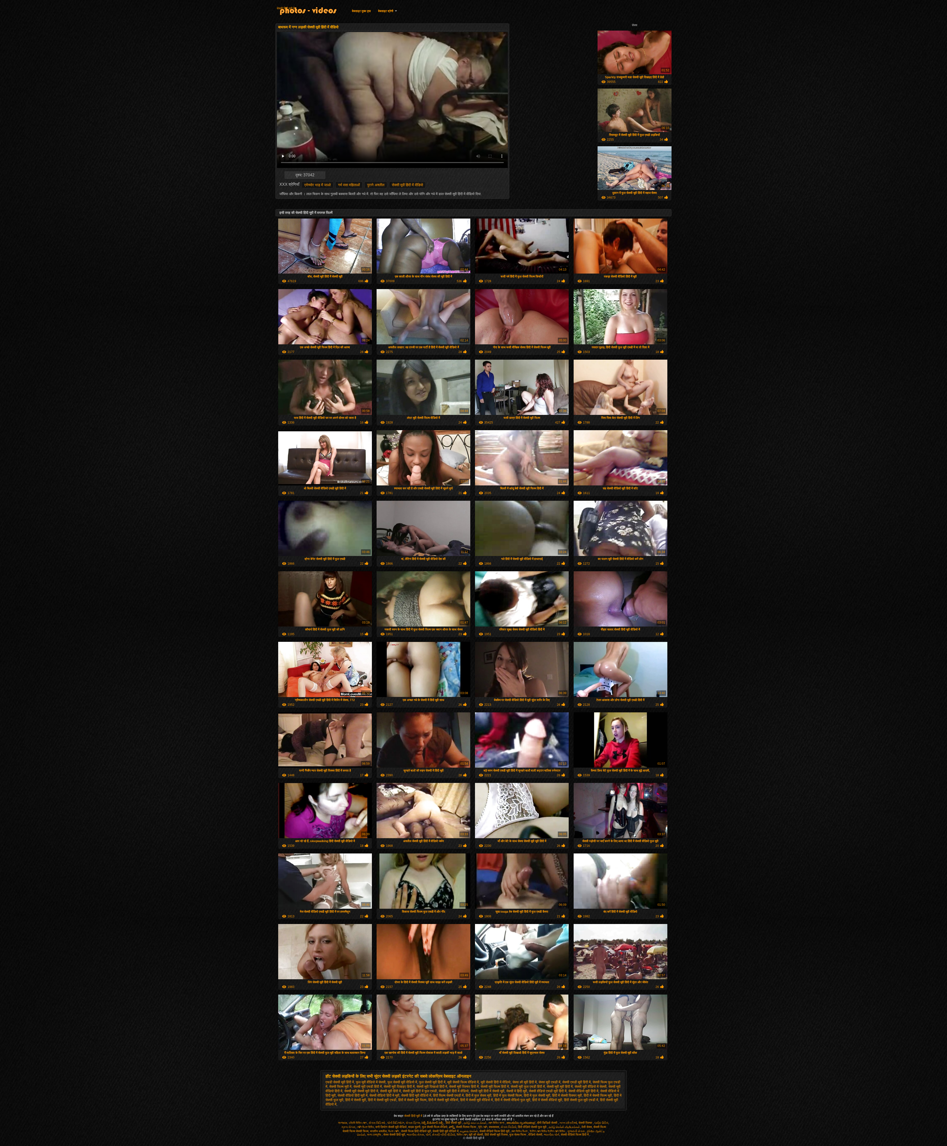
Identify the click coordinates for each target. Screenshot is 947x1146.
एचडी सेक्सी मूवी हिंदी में (340, 1082)
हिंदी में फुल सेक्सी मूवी (537, 1095)
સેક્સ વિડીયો (508, 1127)
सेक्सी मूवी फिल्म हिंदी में (495, 1087)
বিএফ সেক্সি (394, 1131)
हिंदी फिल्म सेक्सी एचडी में (448, 1095)
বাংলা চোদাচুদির (374, 1134)
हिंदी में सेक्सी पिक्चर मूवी (567, 1095)
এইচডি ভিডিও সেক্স (358, 1123)
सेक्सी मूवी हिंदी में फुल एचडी (420, 1091)
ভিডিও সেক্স (462, 1134)
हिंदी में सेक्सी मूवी (355, 1100)
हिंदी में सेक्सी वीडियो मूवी (547, 1100)
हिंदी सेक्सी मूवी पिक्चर (496, 1134)
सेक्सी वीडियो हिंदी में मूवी (384, 1095)
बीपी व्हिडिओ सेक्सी (547, 1123)
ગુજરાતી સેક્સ (576, 1131)
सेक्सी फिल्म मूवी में (340, 1087)
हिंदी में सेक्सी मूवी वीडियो (443, 1100)
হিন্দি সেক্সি (482, 1127)
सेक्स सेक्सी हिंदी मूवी (394, 1134)
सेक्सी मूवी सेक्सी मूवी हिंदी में (361, 1091)
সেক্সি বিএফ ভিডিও (365, 1127)
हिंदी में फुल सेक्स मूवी (478, 1095)
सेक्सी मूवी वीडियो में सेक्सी (590, 1087)
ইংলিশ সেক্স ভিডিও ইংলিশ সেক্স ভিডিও (548, 1131)
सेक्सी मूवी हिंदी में (390, 1091)
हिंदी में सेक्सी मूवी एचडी (382, 1100)
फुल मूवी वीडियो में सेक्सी (370, 1082)
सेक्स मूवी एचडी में (549, 1082)
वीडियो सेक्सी (535, 1134)
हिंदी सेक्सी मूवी (454, 1123)
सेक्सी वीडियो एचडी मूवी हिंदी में (547, 1091)
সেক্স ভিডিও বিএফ (519, 1131)
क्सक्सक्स (494, 1127)
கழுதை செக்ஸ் (469, 1131)
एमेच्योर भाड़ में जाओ (317, 185)
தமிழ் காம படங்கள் (475, 1123)
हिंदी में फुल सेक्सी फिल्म (507, 1095)
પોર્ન (428, 1134)
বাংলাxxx (342, 1123)
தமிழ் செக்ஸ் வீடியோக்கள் (564, 1127)
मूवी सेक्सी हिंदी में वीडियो (495, 1082)
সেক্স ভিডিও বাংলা (496, 1123)
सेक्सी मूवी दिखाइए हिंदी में (399, 1087)
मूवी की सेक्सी (476, 1134)
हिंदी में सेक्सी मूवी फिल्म (412, 1100)
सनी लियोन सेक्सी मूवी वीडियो (391, 1127)
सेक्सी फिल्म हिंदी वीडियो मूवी (416, 1131)
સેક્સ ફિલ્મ (413, 1123)
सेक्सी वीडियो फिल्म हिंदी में (575, 1134)
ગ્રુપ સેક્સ (348, 1127)
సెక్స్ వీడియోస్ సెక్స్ (432, 1123)
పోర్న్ (452, 1127)
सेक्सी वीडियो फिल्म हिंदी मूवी (494, 1131)
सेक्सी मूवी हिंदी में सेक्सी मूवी (487, 1091)
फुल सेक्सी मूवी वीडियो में (402, 1082)
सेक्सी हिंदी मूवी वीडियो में (416, 1095)
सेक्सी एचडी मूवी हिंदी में (576, 1082)
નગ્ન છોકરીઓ (568, 1123)
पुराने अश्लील (375, 185)
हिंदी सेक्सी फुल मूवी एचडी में (581, 1100)
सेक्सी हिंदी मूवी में (286, 8)
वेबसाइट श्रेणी (385, 11)
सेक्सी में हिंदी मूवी (516, 1091)
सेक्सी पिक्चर (586, 1123)
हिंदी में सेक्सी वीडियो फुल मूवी (512, 1100)
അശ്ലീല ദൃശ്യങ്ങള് (521, 1123)
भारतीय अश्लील (378, 1131)
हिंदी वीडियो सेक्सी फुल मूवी (532, 1127)
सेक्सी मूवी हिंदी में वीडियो (407, 185)
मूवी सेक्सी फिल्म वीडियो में (463, 1082)
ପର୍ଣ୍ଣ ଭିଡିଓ (601, 1123)
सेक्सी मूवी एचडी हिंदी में (367, 1087)
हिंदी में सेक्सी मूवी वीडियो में (476, 1100)
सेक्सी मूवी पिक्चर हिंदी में (464, 1087)
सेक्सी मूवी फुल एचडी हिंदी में (528, 1087)
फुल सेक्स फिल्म (518, 1134)
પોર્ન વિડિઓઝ (395, 1123)
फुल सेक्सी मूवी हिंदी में (432, 1082)
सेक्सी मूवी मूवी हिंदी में (560, 1087)
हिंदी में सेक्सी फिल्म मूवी (598, 1095)
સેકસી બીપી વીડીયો (443, 1134)
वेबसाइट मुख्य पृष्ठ (361, 11)
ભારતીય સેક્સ (415, 1134)
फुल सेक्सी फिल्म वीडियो (434, 1127)
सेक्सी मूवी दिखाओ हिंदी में (432, 1087)
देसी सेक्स (587, 1127)
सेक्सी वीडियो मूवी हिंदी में (583, 1091)
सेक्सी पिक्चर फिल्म (466, 1127)
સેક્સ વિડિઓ (377, 1123)
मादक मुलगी (414, 1127)
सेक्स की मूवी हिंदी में (524, 1082)
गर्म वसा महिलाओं (349, 185)
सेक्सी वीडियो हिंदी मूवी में (352, 1095)
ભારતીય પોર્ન (551, 1134)
